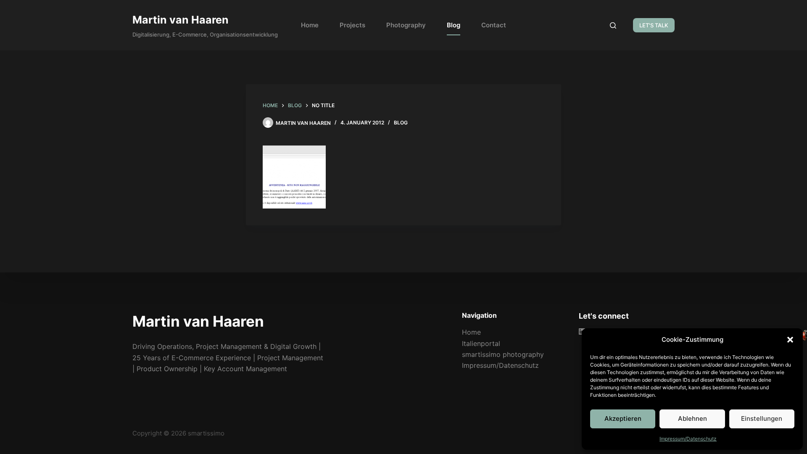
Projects (352, 25)
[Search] (613, 25)
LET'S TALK (653, 25)
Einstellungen (761, 418)
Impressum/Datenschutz (688, 439)
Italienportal (481, 343)
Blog (453, 25)
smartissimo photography (503, 354)
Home (310, 25)
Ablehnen (692, 418)
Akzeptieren (622, 418)
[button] (790, 339)
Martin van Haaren (180, 19)
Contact (493, 25)
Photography (406, 25)
